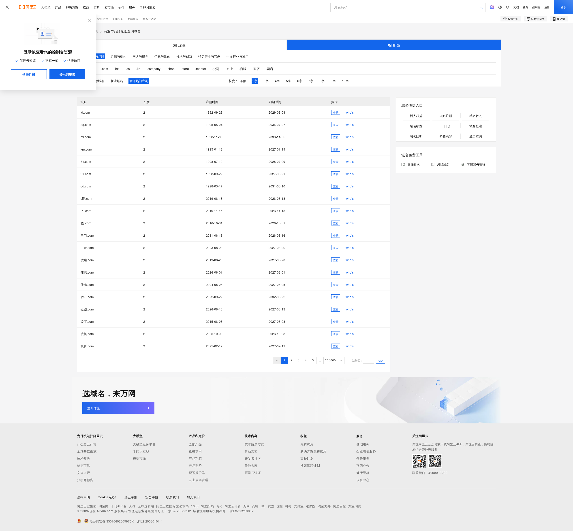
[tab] (179, 45)
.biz (116, 68)
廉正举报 (130, 497)
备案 (525, 7)
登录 (563, 7)
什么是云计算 (86, 444)
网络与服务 (140, 56)
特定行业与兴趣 (209, 56)
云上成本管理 (198, 480)
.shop (171, 68)
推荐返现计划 (310, 465)
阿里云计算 (233, 506)
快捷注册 (29, 74)
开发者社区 (253, 458)
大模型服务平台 (144, 444)
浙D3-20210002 (242, 511)
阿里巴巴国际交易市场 (172, 506)
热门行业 (394, 45)
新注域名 (117, 81)
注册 (547, 7)
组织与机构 (118, 56)
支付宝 (299, 506)
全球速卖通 (146, 506)
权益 (86, 7)
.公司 (215, 68)
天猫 (132, 506)
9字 (333, 81)
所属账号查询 (476, 164)
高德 (255, 506)
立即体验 (93, 408)
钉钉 (288, 506)
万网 (246, 506)
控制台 (536, 7)
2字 (254, 81)
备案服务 (117, 19)
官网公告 (362, 465)
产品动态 (195, 458)
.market (200, 68)
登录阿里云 (67, 74)
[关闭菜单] (7, 7)
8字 (322, 81)
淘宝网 (104, 506)
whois (350, 112)
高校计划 (306, 458)
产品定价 (195, 465)
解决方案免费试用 (313, 451)
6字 (299, 81)
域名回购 (416, 136)
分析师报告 (85, 480)
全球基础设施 (86, 451)
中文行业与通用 (237, 56)
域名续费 (416, 126)
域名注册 (446, 115)
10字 (345, 81)
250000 (330, 360)
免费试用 (195, 451)
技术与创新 (184, 56)
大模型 (46, 7)
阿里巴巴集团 (86, 506)
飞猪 (219, 506)
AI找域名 (443, 164)
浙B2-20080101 (180, 511)
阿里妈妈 (207, 506)
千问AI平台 (119, 506)
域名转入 (475, 115)
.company (153, 68)
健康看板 (362, 472)
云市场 (109, 7)
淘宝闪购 (354, 506)
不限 (243, 81)
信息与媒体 (162, 56)
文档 (516, 7)
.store (185, 68)
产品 (58, 7)
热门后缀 (179, 45)
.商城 (242, 68)
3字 (266, 81)
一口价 (446, 126)
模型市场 (139, 458)
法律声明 (83, 497)
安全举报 (151, 497)
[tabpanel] (286, 68)
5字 (288, 81)
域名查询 (475, 136)
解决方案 (72, 7)
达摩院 (311, 506)
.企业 (229, 68)
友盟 (271, 506)
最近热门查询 (138, 81)
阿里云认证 (253, 472)
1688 (195, 506)
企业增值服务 (366, 451)
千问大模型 (141, 451)
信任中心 (362, 480)
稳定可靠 (83, 465)
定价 (97, 7)
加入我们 (193, 497)
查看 (335, 112)
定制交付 (102, 19)
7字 (310, 81)
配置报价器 (197, 472)
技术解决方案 (254, 444)
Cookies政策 (107, 497)
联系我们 (172, 497)
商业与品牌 (96, 56)
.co (128, 68)
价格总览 (446, 136)
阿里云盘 (339, 506)
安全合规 (83, 472)
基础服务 (362, 444)
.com (104, 68)
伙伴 (121, 7)
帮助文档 (251, 451)
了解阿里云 (147, 7)
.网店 (269, 68)
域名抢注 (475, 126)
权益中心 (513, 19)
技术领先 (83, 458)
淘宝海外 (324, 506)
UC (263, 506)
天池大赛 (251, 465)
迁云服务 (362, 458)
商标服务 (133, 19)
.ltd (138, 68)
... (320, 360)
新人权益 (416, 115)
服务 (132, 7)
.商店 (256, 68)
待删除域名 (96, 81)
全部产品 (195, 444)
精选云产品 (149, 19)
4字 (277, 81)
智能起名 (413, 164)
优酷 (279, 506)
